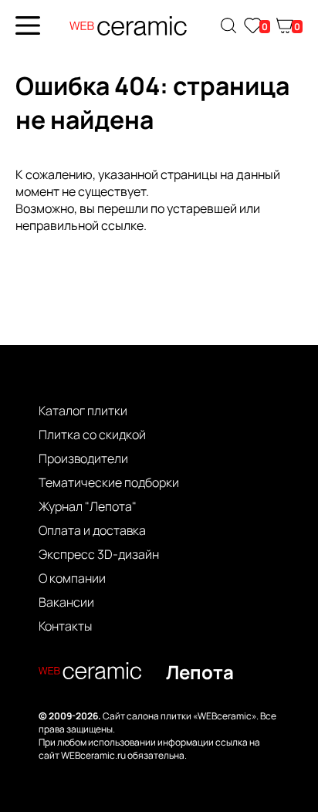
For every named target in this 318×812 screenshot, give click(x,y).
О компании (72, 578)
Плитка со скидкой (92, 434)
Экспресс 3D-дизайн (99, 554)
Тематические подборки (109, 482)
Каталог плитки (83, 410)
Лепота (200, 672)
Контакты (65, 625)
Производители (83, 458)
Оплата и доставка (92, 530)
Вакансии (66, 602)
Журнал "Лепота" (88, 506)
